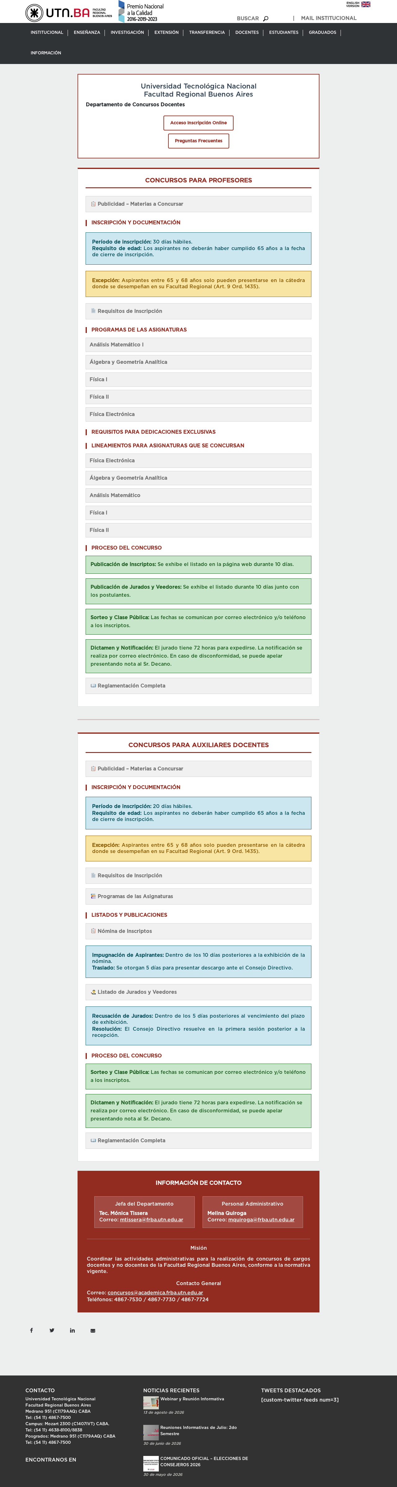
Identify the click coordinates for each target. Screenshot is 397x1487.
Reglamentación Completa (130, 685)
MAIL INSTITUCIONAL (328, 18)
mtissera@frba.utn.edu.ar (151, 1219)
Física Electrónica (112, 414)
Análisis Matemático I (117, 344)
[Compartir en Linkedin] (72, 1329)
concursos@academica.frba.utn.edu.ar (155, 1292)
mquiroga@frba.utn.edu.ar (261, 1219)
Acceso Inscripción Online (198, 123)
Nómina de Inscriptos (124, 931)
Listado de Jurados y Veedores (136, 992)
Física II (99, 397)
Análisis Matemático (115, 495)
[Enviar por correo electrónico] (93, 1329)
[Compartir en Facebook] (31, 1329)
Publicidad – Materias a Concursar (139, 204)
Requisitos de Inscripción (129, 311)
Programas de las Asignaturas (134, 896)
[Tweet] (52, 1329)
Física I (98, 379)
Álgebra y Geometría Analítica (128, 362)
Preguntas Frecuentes (198, 141)
